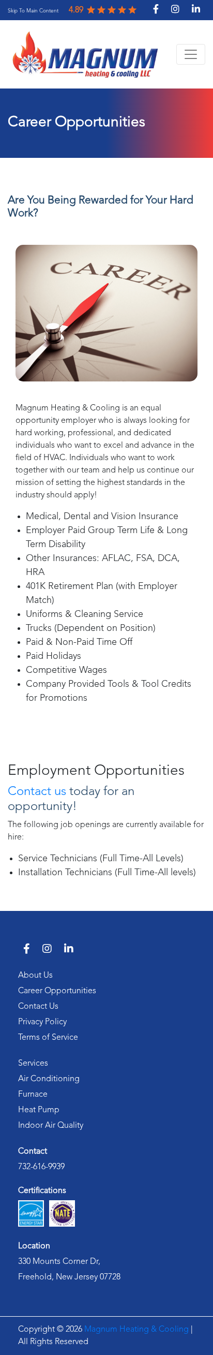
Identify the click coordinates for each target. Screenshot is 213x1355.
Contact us (37, 792)
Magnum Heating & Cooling (136, 1329)
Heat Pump (38, 1110)
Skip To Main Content (33, 10)
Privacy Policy (42, 1022)
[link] (33, 10)
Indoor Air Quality (50, 1126)
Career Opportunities (57, 991)
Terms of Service (48, 1038)
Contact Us (38, 1007)
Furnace (33, 1095)
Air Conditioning (49, 1079)
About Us (35, 975)
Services (33, 1063)
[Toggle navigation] (190, 54)
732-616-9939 (41, 1167)
